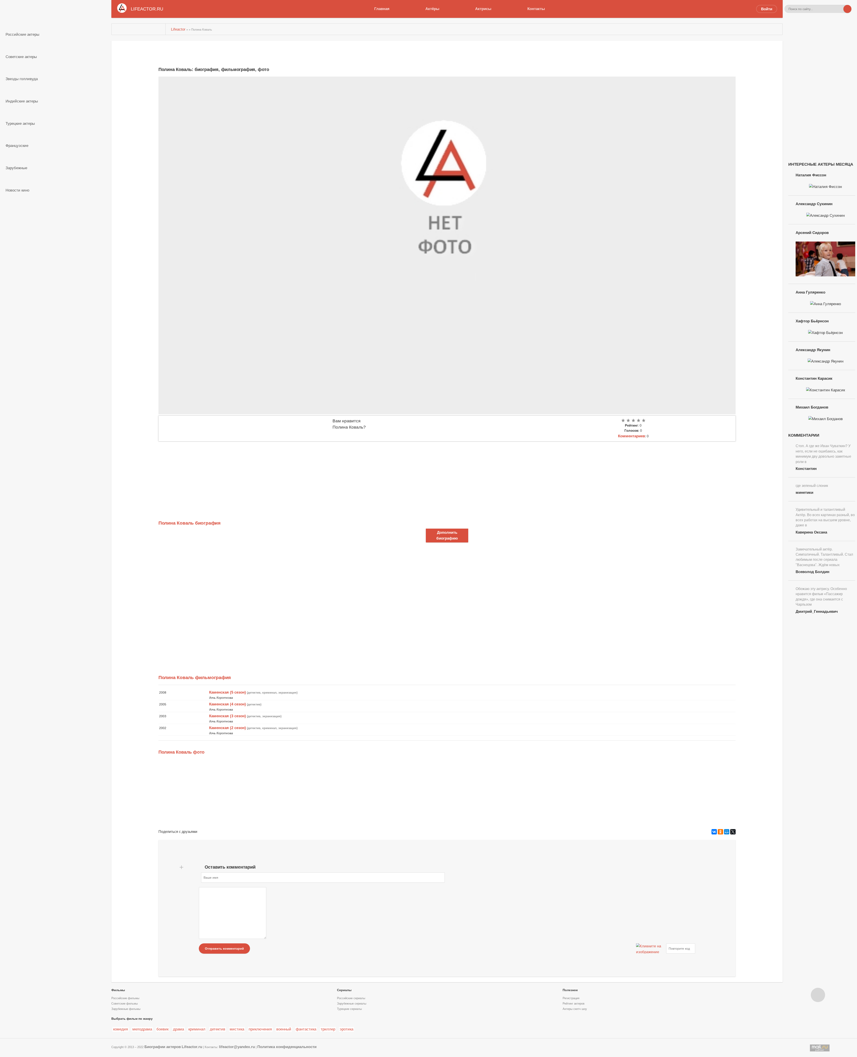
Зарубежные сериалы (351, 1003)
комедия (120, 1029)
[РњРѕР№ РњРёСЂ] (726, 831)
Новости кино (17, 190)
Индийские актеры (22, 101)
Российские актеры (22, 34)
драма (178, 1029)
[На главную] (138, 29)
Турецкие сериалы (349, 1009)
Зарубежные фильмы (125, 1009)
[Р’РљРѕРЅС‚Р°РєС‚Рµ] (714, 831)
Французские (17, 145)
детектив (217, 1029)
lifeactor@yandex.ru (237, 1046)
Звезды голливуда (22, 79)
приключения (260, 1029)
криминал (196, 1029)
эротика (346, 1029)
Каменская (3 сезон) (227, 716)
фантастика (306, 1029)
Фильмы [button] (118, 990)
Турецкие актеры (20, 123)
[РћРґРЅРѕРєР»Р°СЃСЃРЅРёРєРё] (720, 831)
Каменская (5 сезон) (227, 692)
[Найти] (847, 9)
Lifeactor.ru (192, 1046)
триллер (328, 1029)
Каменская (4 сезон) (227, 704)
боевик (162, 1029)
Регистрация (571, 998)
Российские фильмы (125, 998)
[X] (733, 831)
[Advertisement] (292, 475)
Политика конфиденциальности (286, 1046)
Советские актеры (21, 56)
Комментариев (631, 436)
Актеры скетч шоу (575, 1009)
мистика (237, 1029)
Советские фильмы (124, 1003)
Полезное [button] (570, 990)
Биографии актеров (162, 1046)
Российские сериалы (351, 998)
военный (283, 1029)
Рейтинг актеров (574, 1003)
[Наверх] (818, 995)
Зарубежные (16, 168)
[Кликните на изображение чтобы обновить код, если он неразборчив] (650, 948)
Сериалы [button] (344, 990)
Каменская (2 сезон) (227, 728)
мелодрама (142, 1029)
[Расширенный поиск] (839, 9)
